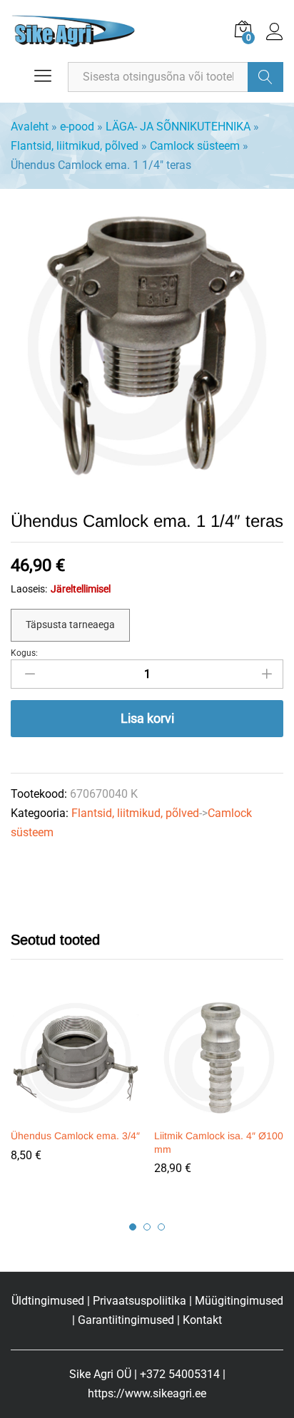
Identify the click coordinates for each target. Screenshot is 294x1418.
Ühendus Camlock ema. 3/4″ (75, 1135)
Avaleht (30, 126)
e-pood (77, 126)
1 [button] (132, 1227)
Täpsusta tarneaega (70, 624)
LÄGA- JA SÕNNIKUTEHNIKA (178, 126)
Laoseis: (29, 589)
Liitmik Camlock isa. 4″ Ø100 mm (218, 1142)
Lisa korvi (147, 718)
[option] (75, 1088)
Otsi (265, 77)
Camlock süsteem (195, 146)
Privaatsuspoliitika (139, 1300)
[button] (73, 1112)
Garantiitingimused (126, 1320)
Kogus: (24, 653)
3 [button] (161, 1227)
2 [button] (147, 1227)
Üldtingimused (47, 1300)
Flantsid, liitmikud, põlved (74, 146)
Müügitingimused (239, 1300)
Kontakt (202, 1320)
